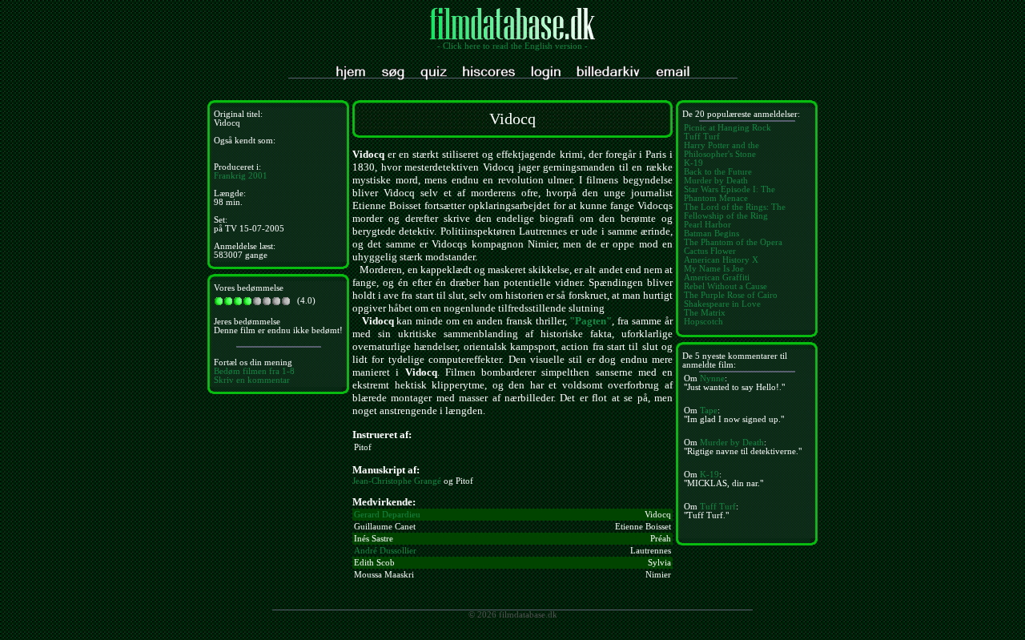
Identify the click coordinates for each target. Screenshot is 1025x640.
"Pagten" (590, 321)
